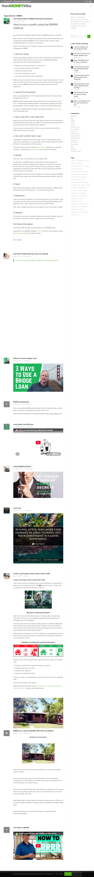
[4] (7, 361)
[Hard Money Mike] (16, 6)
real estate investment (75, 206)
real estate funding (75, 203)
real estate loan (74, 209)
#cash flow (87, 160)
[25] (7, 510)
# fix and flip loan (85, 166)
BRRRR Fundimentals (21, 402)
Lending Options (76, 136)
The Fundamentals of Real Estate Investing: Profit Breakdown (81, 77)
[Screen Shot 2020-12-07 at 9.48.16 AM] (7, 256)
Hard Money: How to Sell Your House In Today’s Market (81, 94)
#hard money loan (83, 171)
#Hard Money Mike (84, 174)
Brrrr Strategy (73, 187)
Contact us (22, 688)
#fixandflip (80, 163)
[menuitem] (8, 1)
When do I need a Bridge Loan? (25, 358)
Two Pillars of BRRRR (21, 828)
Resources (26, 576)
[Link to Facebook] (85, 1)
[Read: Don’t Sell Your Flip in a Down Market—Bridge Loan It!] (72, 54)
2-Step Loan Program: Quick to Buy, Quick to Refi (31, 574)
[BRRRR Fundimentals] (7, 404)
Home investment (83, 195)
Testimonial (74, 144)
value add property (84, 212)
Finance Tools (26, 404)
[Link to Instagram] (88, 1)
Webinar (73, 149)
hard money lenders (75, 195)
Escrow (73, 125)
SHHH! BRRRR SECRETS (22, 466)
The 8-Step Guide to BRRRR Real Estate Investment (32, 19)
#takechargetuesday (84, 182)
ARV (78, 185)
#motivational (83, 176)
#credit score (73, 163)
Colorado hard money (82, 187)
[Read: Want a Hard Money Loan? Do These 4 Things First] (72, 60)
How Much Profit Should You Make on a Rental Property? (36, 260)
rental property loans (75, 212)
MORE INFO (76, 874)
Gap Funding (75, 133)
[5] (7, 469)
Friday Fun (74, 131)
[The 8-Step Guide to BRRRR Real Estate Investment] (7, 21)
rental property (81, 209)
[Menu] (91, 6)
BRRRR (73, 120)
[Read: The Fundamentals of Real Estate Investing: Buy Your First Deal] (72, 84)
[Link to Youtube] (90, 1)
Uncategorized (27, 256)
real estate (80, 201)
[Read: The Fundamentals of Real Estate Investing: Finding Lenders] (72, 67)
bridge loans (83, 185)
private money (74, 201)
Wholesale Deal (76, 151)
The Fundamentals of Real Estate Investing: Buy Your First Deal (81, 85)
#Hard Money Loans (75, 174)
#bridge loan (73, 160)
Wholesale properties (75, 214)
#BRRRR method (81, 160)
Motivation (74, 140)
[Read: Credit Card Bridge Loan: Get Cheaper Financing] (72, 47)
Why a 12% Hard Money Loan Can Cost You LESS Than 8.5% (82, 102)
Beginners (74, 116)
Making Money (75, 138)
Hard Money (73, 193)
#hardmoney (79, 168)
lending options (74, 198)
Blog (24, 21)
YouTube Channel (41, 686)
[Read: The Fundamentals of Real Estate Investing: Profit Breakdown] (72, 76)
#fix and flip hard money (76, 166)
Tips (72, 147)
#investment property (75, 176)
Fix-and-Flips (75, 129)
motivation (81, 198)
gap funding (85, 190)
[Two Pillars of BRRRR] (7, 830)
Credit (72, 122)
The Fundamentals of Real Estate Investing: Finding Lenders (81, 68)
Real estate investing (84, 203)
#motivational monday (75, 179)
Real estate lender (84, 206)
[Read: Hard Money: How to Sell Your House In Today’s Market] (72, 93)
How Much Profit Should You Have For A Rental (30, 254)
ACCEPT (68, 874)
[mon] (7, 427)
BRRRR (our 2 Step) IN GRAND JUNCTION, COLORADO (33, 731)
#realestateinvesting (75, 182)
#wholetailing (74, 185)
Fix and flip (73, 190)
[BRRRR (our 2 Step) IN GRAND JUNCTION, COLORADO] (7, 733)
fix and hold (79, 190)
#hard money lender (75, 171)
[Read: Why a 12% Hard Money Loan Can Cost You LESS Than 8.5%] (72, 101)
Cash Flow (17, 508)
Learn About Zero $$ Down (23, 424)
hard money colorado (81, 193)
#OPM (82, 179)
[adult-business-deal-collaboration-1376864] (7, 576)
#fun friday (73, 168)
